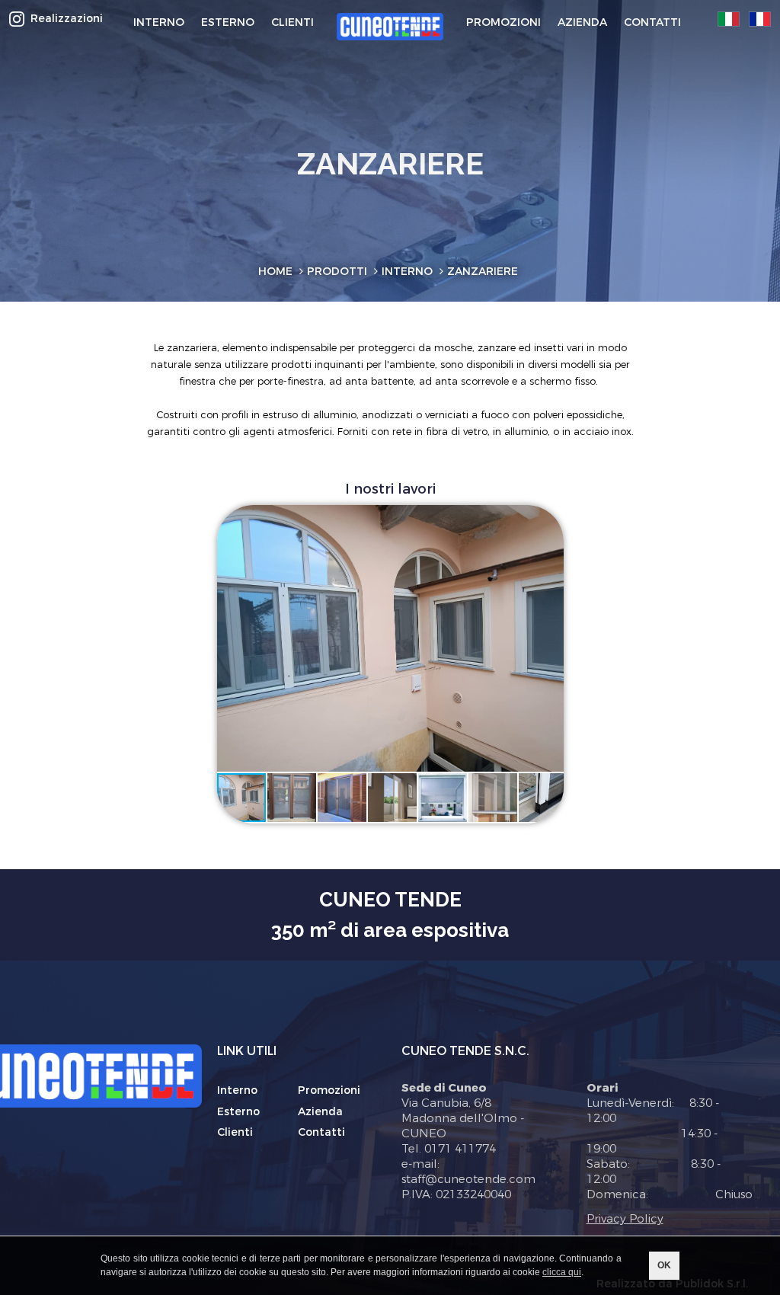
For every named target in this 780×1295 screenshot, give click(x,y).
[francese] (760, 19)
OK (664, 1265)
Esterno (238, 1112)
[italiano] (729, 19)
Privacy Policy (625, 1218)
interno (407, 271)
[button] (538, 531)
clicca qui (561, 1272)
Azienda (320, 1112)
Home (275, 271)
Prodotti (337, 271)
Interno (237, 1090)
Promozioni (329, 1090)
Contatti (321, 1132)
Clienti (235, 1132)
